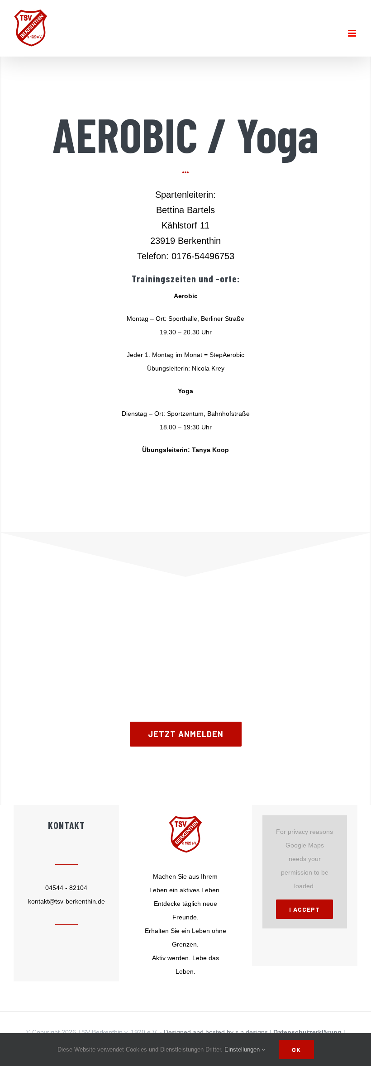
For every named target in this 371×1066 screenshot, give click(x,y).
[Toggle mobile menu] (352, 33)
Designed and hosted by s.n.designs (216, 1032)
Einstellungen (243, 1049)
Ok (296, 1049)
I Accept (304, 909)
